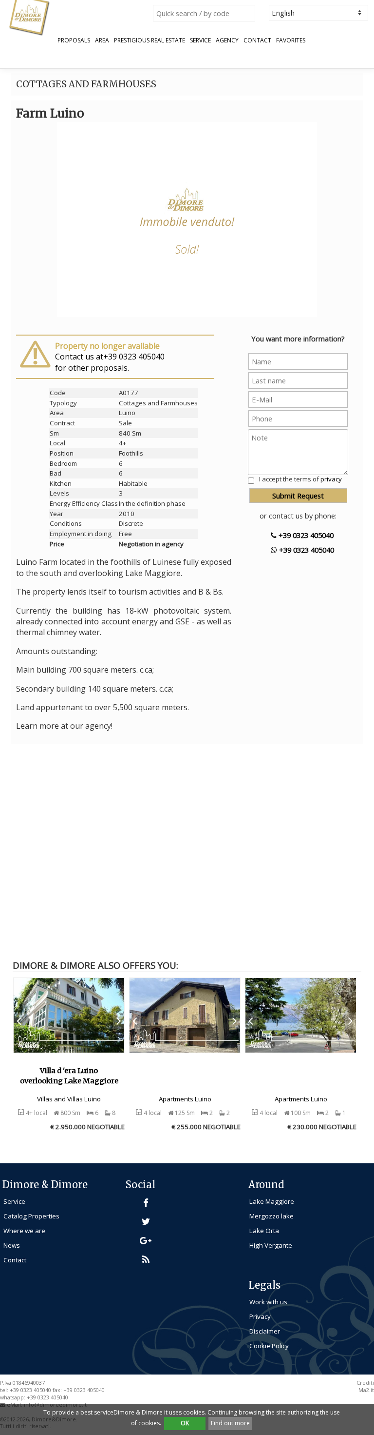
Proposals (73, 40)
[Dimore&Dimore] (29, 17)
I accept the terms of (300, 479)
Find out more (230, 1423)
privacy (331, 479)
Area (102, 40)
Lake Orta (264, 1230)
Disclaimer (264, 1331)
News (11, 1245)
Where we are (24, 1230)
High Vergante (270, 1245)
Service (200, 40)
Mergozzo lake (271, 1216)
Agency (227, 40)
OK (185, 1423)
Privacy (260, 1316)
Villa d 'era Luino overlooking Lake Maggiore (69, 1075)
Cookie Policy (269, 1345)
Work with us (268, 1301)
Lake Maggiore (271, 1201)
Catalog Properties (31, 1216)
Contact (257, 40)
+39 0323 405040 (305, 535)
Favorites (290, 40)
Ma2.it (366, 1390)
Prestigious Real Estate (149, 40)
